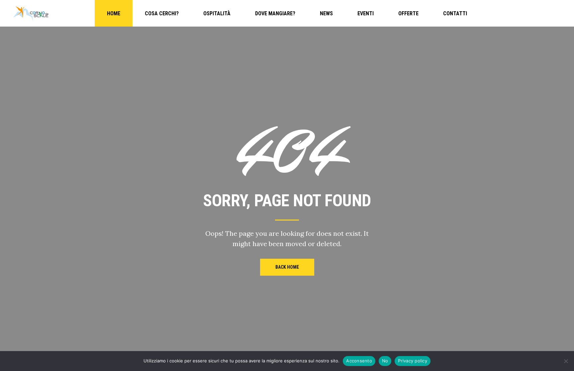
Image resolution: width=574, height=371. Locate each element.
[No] (565, 361)
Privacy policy (412, 360)
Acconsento (359, 360)
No (385, 360)
